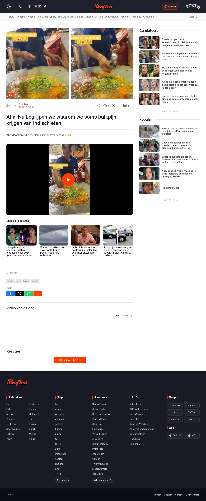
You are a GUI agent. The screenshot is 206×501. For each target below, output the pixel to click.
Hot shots (50, 16)
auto (57, 449)
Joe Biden (97, 474)
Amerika (59, 414)
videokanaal (122, 315)
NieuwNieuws (137, 414)
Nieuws (62, 16)
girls (57, 469)
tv (96, 16)
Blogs (32, 439)
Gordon (96, 459)
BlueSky (175, 419)
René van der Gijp (101, 414)
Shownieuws (111, 16)
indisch (10, 281)
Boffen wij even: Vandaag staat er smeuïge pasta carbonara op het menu (180, 99)
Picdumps (136, 16)
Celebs (89, 16)
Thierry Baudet (100, 464)
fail (56, 404)
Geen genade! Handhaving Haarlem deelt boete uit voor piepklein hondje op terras (177, 145)
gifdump (59, 419)
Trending (20, 16)
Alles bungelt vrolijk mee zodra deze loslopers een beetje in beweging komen (179, 174)
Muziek (33, 434)
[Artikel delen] (98, 106)
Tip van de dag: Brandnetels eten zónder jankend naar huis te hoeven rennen (179, 70)
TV (30, 419)
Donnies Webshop (139, 424)
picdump (59, 409)
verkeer (59, 424)
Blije (26, 104)
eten (18, 281)
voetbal (59, 459)
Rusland (59, 464)
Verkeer (124, 16)
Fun (101, 16)
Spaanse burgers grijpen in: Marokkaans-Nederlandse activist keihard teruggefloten (180, 160)
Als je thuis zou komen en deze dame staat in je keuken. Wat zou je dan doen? (179, 85)
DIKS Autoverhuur (139, 409)
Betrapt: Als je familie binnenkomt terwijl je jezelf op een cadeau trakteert (180, 131)
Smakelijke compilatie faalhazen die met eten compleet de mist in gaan (179, 56)
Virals (40, 16)
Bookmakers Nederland (142, 429)
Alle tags (61, 480)
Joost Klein (98, 454)
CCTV (58, 444)
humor (58, 429)
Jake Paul (97, 424)
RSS (191, 419)
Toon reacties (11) (70, 360)
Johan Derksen (100, 409)
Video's (31, 16)
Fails (70, 16)
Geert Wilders (99, 419)
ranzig (35, 281)
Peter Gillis (97, 449)
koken (26, 281)
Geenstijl (134, 419)
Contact (179, 494)
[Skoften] (16, 382)
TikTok (58, 474)
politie (58, 434)
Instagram (60, 454)
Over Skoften (193, 494)
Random (33, 409)
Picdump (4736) (170, 188)
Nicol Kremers (99, 469)
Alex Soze (97, 439)
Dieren (32, 424)
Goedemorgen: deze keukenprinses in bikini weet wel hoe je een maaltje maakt (179, 42)
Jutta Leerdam (100, 444)
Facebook (175, 405)
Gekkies (79, 16)
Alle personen (101, 480)
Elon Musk (97, 429)
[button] (21, 6)
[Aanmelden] (192, 6)
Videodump (135, 404)
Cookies (168, 494)
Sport (32, 429)
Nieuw (10, 16)
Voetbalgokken (137, 434)
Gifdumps (148, 16)
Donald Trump (99, 404)
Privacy (157, 494)
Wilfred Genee (99, 434)
